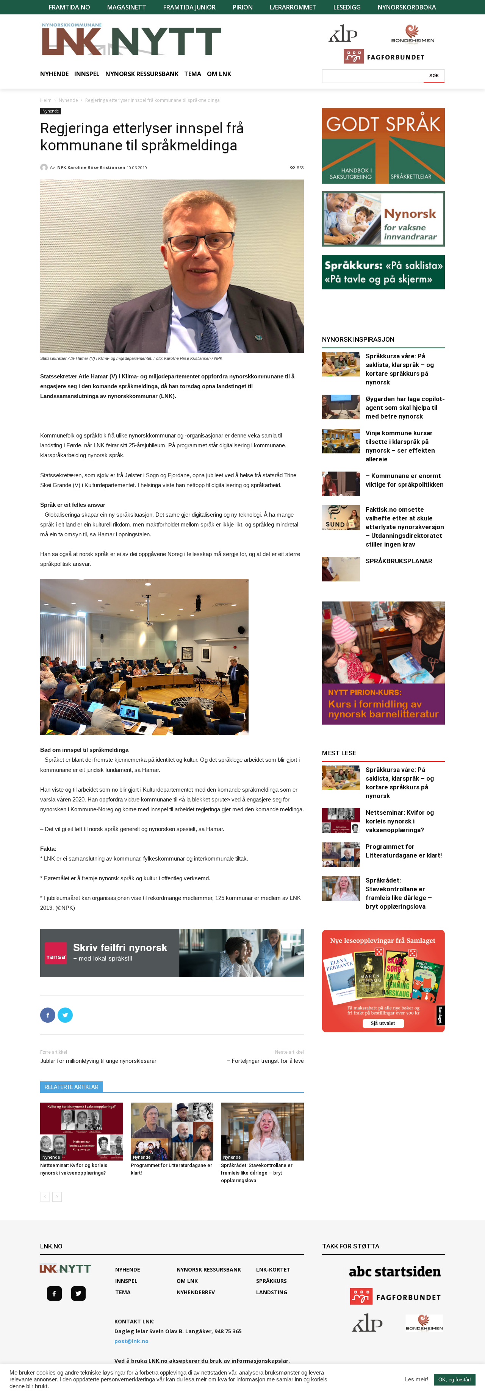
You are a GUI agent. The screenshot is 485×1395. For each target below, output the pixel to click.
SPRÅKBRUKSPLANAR (399, 561)
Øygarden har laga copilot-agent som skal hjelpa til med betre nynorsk (405, 407)
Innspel (126, 1280)
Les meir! (416, 1379)
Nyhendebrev (196, 1292)
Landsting (271, 1292)
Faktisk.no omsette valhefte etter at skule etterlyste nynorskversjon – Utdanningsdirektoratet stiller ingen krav (405, 527)
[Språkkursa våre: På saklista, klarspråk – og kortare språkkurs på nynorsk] (341, 364)
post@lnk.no (131, 1341)
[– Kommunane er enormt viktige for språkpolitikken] (341, 484)
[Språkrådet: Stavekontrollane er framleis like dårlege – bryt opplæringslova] (262, 1132)
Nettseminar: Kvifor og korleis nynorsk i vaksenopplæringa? (400, 821)
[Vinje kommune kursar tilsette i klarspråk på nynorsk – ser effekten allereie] (341, 441)
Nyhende (68, 100)
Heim (46, 100)
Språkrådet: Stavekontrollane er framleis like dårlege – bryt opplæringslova (257, 1172)
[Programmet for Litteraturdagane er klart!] (172, 1132)
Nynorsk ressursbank (209, 1269)
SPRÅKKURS (271, 1280)
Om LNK (187, 1280)
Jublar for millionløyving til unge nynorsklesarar (98, 1061)
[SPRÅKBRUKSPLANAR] (341, 569)
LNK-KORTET (273, 1269)
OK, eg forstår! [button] (454, 1380)
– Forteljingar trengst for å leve (265, 1061)
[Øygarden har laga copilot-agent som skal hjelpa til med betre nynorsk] (341, 407)
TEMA (123, 1292)
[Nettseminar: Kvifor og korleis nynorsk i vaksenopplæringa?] (81, 1132)
